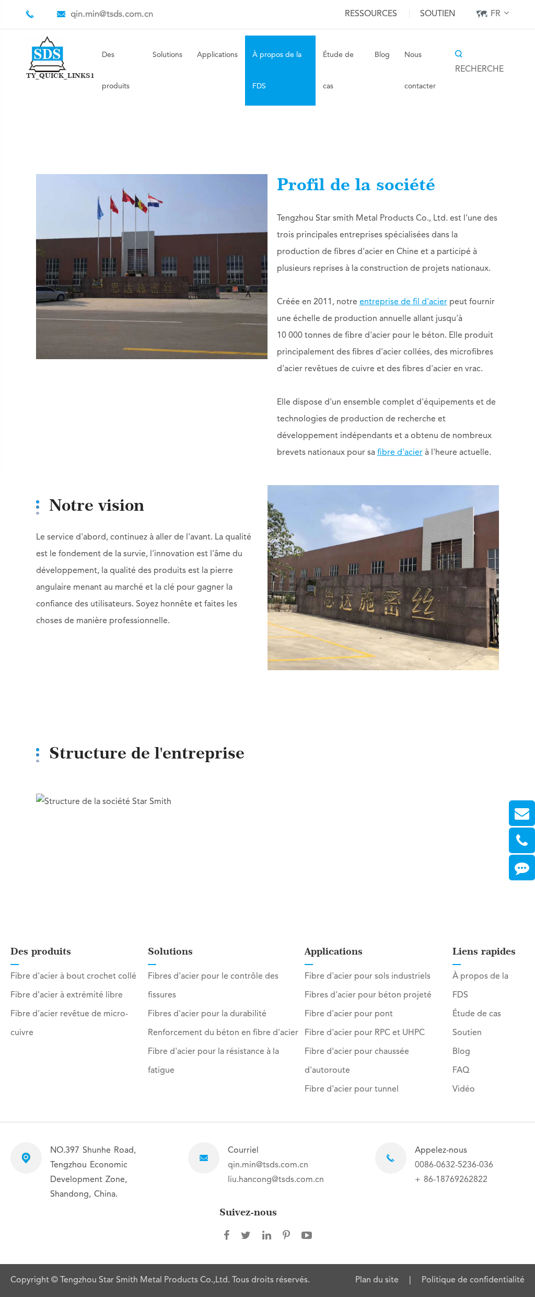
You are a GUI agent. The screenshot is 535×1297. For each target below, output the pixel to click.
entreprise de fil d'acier (403, 302)
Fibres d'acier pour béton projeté (368, 995)
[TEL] (522, 840)
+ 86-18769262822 (451, 1180)
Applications (217, 55)
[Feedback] (522, 867)
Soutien (437, 14)
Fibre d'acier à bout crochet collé (73, 976)
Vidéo (463, 1089)
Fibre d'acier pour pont (349, 1014)
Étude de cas (338, 70)
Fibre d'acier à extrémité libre (66, 995)
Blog (382, 55)
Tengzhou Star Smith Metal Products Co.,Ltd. (146, 1280)
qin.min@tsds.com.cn (112, 14)
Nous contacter (420, 70)
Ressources (371, 14)
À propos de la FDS (276, 70)
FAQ (460, 1070)
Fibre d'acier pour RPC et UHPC (365, 1033)
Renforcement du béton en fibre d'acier (223, 1033)
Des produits (116, 70)
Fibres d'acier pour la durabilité (207, 1014)
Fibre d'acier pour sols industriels (368, 976)
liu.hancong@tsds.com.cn (276, 1180)
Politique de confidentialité (473, 1280)
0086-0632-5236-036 (454, 1165)
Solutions (167, 55)
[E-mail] (522, 813)
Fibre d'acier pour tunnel (352, 1089)
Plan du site (377, 1280)
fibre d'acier (400, 453)
